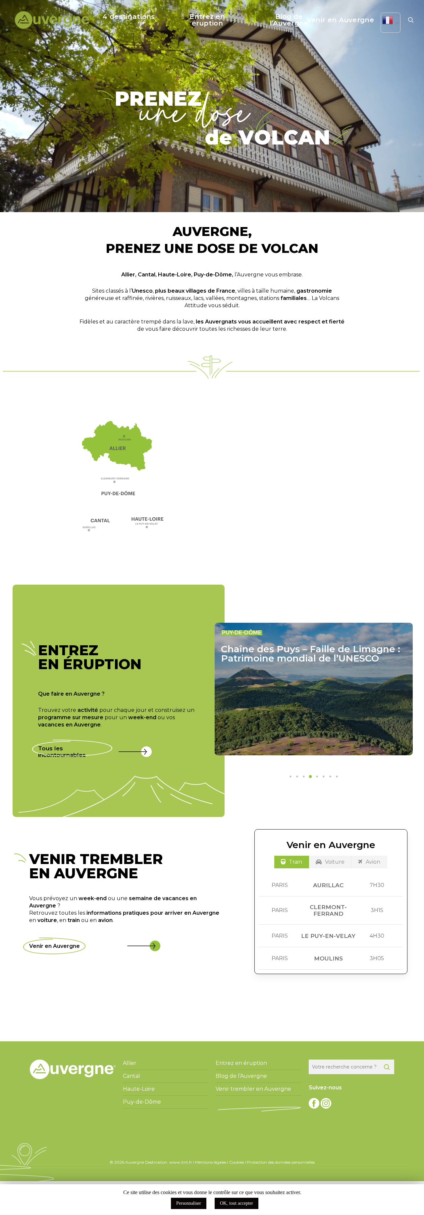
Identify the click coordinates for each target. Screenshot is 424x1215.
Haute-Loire (174, 274)
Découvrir (299, 534)
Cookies (236, 1162)
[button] (119, 481)
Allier (128, 274)
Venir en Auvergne (54, 946)
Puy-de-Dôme (213, 274)
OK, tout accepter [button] (236, 1203)
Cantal (146, 274)
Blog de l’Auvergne (241, 1076)
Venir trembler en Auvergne (253, 1089)
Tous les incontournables (62, 751)
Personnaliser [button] (188, 1203)
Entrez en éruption (241, 1063)
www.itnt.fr (180, 1162)
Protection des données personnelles (281, 1162)
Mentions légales (210, 1162)
